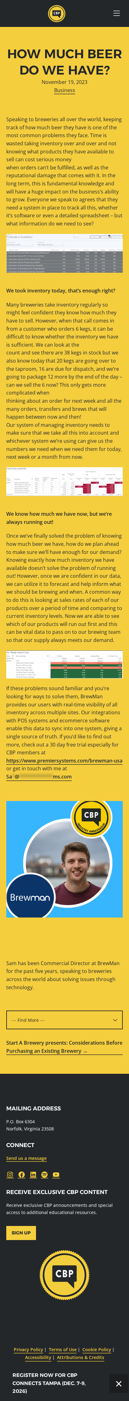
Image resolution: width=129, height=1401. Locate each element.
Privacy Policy (28, 1349)
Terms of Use (63, 1349)
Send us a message (26, 1158)
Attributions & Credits (80, 1357)
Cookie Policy (96, 1349)
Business (64, 90)
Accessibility (38, 1357)
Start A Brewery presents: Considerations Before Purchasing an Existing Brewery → (64, 1046)
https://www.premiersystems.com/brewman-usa (64, 760)
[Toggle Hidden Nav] (116, 13)
